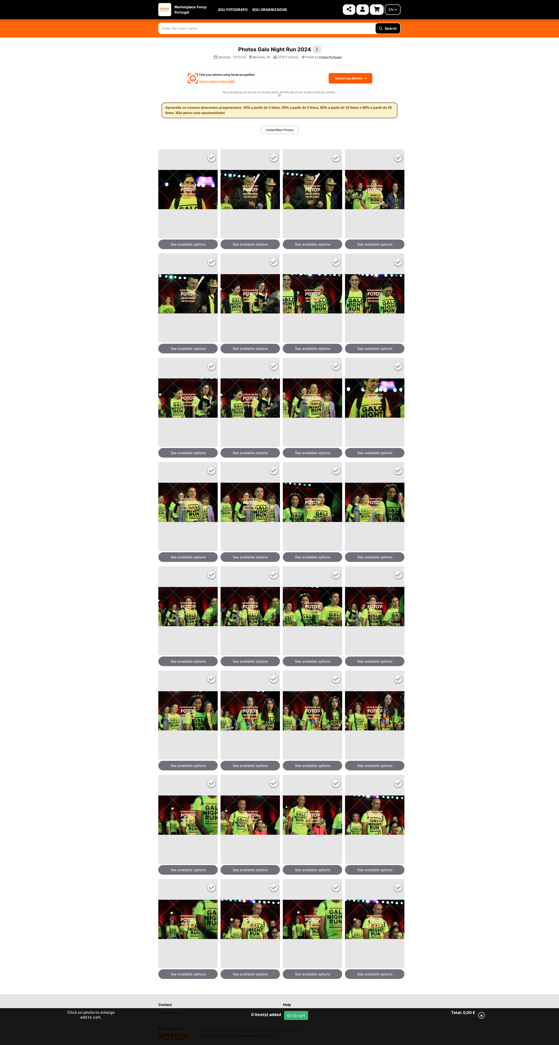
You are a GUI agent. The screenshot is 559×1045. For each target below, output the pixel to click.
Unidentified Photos (279, 130)
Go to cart (296, 1015)
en (391, 9)
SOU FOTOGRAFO (233, 9)
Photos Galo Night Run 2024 (274, 49)
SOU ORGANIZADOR (269, 9)
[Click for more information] (279, 96)
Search (391, 28)
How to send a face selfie (217, 81)
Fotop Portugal (330, 57)
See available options (188, 244)
